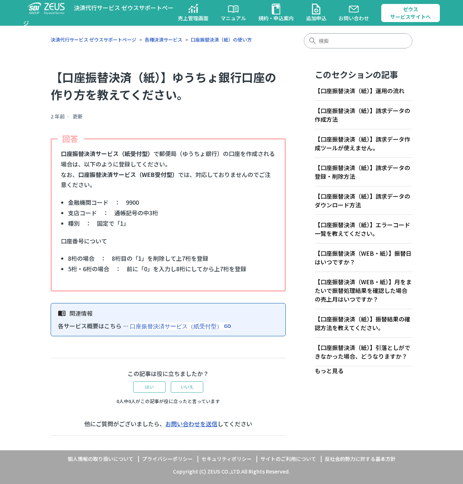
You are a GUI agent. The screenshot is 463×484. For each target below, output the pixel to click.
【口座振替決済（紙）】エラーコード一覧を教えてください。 (362, 229)
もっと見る (329, 370)
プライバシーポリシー (167, 458)
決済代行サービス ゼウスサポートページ (93, 39)
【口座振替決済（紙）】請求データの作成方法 (362, 115)
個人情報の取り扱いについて (100, 458)
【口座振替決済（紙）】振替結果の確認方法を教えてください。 (362, 323)
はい (149, 387)
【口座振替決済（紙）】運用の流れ (359, 90)
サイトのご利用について (288, 458)
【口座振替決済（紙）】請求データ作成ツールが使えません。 (362, 143)
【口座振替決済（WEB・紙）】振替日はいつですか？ (363, 257)
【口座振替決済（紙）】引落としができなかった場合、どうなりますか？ (362, 351)
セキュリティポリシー (226, 458)
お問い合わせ (354, 18)
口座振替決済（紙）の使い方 (221, 39)
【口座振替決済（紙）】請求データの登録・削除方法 (362, 172)
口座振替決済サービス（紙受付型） (176, 326)
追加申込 (316, 18)
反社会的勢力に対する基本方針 (360, 458)
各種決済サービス (163, 39)
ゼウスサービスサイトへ (410, 12)
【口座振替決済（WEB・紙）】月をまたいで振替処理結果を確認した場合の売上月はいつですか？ (363, 290)
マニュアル (233, 18)
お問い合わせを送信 (191, 423)
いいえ (187, 387)
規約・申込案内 (276, 18)
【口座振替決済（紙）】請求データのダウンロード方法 (362, 200)
